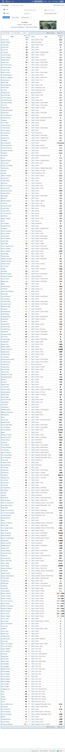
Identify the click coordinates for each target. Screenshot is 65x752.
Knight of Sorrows (5, 72)
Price (33, 36)
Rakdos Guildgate (5, 679)
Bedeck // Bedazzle (6, 593)
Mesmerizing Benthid (6, 145)
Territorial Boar (4, 402)
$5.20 (33, 543)
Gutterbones (4, 228)
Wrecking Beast (5, 414)
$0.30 (33, 85)
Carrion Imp (4, 203)
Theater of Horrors (5, 573)
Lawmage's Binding (6, 515)
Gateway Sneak (5, 137)
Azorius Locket (5, 618)
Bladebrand (4, 198)
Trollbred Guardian (5, 409)
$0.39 (33, 117)
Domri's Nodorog (5, 721)
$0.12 (33, 132)
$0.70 (33, 646)
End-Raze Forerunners (6, 349)
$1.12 (33, 344)
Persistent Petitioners (6, 148)
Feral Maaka (4, 289)
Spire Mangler (4, 253)
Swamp (3, 696)
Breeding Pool (4, 656)
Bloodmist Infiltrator (6, 200)
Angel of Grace (5, 39)
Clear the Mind (4, 122)
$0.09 (33, 82)
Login (61, 1)
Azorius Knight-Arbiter (6, 424)
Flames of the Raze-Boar (7, 291)
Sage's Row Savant (6, 160)
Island (2, 694)
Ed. (25, 35)
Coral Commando (5, 127)
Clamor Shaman (5, 278)
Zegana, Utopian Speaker (7, 575)
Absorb (3, 417)
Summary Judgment (6, 97)
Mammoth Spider (5, 369)
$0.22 (33, 60)
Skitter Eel (3, 170)
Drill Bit (3, 221)
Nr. (29, 35)
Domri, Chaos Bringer (6, 455)
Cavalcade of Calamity (6, 276)
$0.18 (33, 361)
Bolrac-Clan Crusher (6, 437)
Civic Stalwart (4, 52)
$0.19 (33, 268)
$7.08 (33, 689)
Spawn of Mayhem (5, 251)
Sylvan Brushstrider (6, 399)
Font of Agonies (5, 223)
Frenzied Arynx (5, 472)
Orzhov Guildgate (5, 671)
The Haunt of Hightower (7, 724)
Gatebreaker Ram (5, 354)
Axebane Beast (5, 341)
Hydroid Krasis (4, 497)
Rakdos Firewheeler (6, 533)
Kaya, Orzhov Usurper (6, 505)
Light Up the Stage (5, 306)
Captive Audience (5, 440)
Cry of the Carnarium (6, 213)
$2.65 (33, 570)
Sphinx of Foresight (6, 175)
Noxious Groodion (5, 233)
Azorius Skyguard (5, 427)
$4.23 (33, 440)
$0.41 (33, 349)
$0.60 (33, 462)
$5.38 (33, 724)
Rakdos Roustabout (6, 535)
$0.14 (33, 49)
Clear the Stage (5, 208)
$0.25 (33, 236)
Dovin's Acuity (4, 460)
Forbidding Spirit (5, 60)
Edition (7, 13)
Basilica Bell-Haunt (6, 429)
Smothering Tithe (5, 92)
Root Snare (4, 382)
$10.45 (33, 528)
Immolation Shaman (6, 304)
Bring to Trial (4, 49)
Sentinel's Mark (5, 87)
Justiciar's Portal (5, 70)
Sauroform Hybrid (5, 389)
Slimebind (3, 173)
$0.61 (33, 455)
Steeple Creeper (5, 394)
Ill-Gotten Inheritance (6, 231)
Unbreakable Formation (7, 110)
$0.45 (33, 699)
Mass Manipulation (5, 143)
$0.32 (33, 75)
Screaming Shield (5, 638)
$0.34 (33, 105)
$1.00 (33, 148)
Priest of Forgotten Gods (7, 246)
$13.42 (33, 364)
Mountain (3, 699)
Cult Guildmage (5, 450)
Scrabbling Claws (5, 636)
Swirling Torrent (5, 178)
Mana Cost (60, 35)
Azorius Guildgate (5, 648)
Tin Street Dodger (5, 339)
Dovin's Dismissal (5, 709)
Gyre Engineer (4, 490)
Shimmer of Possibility (6, 165)
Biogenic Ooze (4, 344)
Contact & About (34, 750)
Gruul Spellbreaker (5, 487)
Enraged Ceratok (5, 351)
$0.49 (33, 145)
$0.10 (33, 80)
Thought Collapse (5, 180)
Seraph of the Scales (6, 553)
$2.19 (33, 143)
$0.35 (33, 306)
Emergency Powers (6, 462)
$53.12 (33, 92)
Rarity (27, 37)
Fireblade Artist (5, 470)
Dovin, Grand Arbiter (6, 457)
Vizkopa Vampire (5, 591)
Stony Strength (5, 397)
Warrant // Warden (5, 616)
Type (46, 36)
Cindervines (4, 442)
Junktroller (3, 628)
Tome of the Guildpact (6, 646)
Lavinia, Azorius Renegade (7, 512)
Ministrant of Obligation (7, 77)
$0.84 (33, 558)
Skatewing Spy (5, 168)
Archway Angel (5, 44)
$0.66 (33, 223)
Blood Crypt (4, 653)
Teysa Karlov (4, 570)
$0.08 (33, 97)
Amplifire (3, 268)
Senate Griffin (4, 588)
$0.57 (33, 694)
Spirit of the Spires (5, 95)
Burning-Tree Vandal (6, 273)
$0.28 (33, 67)
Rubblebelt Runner (5, 545)
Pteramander (4, 155)
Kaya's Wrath (4, 507)
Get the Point (4, 480)
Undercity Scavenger (6, 258)
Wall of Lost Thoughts (6, 185)
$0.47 (33, 505)
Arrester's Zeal (4, 47)
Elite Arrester (4, 706)
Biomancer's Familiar (6, 435)
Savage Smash (5, 548)
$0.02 (33, 112)
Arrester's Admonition (6, 115)
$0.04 (33, 62)
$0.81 (33, 110)
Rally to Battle (4, 82)
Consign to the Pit (5, 211)
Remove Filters (15, 17)
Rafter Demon (4, 530)
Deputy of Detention (6, 452)
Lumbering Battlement (6, 75)
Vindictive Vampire (5, 263)
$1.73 (33, 435)
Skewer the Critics (5, 326)
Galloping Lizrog (5, 477)
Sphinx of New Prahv (6, 560)
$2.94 (33, 538)
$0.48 (33, 304)
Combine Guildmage (6, 447)
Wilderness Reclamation (7, 412)
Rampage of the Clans (6, 374)
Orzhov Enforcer (5, 236)
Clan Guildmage (5, 445)
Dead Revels (4, 216)
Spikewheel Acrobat (6, 334)
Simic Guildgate (5, 684)
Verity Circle (4, 183)
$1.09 (33, 39)
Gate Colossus (5, 621)
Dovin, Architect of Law (7, 704)
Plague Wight (4, 243)
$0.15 (33, 271)
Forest (2, 701)
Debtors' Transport (5, 218)
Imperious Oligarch (5, 500)
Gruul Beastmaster (5, 361)
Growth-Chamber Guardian (7, 359)
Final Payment (4, 467)
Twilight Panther (5, 107)
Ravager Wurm (5, 540)
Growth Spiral (4, 485)
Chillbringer (4, 120)
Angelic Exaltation (5, 42)
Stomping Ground (5, 689)
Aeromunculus (4, 419)
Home (9, 1)
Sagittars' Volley (5, 384)
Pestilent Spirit (4, 241)
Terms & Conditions (44, 750)
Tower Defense (5, 407)
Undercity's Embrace (6, 261)
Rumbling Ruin (4, 319)
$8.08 (33, 661)
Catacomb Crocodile (6, 205)
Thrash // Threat (5, 613)
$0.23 (33, 70)
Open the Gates (5, 372)
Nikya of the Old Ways (6, 523)
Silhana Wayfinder (5, 392)
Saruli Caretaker (5, 387)
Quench (3, 158)
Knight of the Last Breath (7, 510)
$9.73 (33, 653)
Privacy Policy (52, 750)
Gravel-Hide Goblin (5, 301)
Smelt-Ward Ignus (5, 329)
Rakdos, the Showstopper (7, 538)
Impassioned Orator (6, 67)
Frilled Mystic (4, 475)
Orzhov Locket (4, 631)
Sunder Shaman (5, 565)
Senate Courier (5, 163)
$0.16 (33, 447)
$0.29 (33, 44)
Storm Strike (4, 336)
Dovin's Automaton (5, 711)
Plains (2, 691)
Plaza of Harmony (5, 676)
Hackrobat (3, 492)
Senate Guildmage (5, 550)
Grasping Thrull (5, 482)
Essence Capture (5, 130)
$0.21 (33, 387)
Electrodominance (5, 286)
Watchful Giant (5, 112)
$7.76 (33, 669)
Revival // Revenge (6, 611)
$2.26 (33, 366)
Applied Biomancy (5, 422)
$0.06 (33, 47)
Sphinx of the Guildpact (7, 643)
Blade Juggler (4, 195)
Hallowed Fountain (5, 669)
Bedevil (3, 432)
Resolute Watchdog (6, 85)
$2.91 (33, 412)
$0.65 (33, 701)
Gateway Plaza (5, 658)
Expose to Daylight (6, 57)
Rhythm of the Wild (6, 543)
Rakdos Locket (5, 633)
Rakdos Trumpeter (5, 248)
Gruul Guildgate (5, 663)
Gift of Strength (5, 356)
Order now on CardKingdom (17, 27)
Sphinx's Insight (5, 563)
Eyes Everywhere (5, 132)
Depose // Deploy (5, 603)
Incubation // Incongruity (7, 606)
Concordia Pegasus (6, 55)
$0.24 (33, 77)
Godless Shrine (5, 661)
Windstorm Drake (5, 188)
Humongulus (4, 140)
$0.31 (33, 65)
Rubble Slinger (4, 583)
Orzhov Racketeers (6, 238)
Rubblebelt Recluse (6, 316)
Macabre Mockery (5, 518)
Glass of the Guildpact (6, 623)
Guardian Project (5, 364)
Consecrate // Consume (7, 601)
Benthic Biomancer (6, 117)
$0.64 (33, 251)
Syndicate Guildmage (6, 568)
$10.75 (33, 656)
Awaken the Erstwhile (6, 190)
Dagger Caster (4, 281)
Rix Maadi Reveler (5, 311)
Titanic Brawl (4, 404)
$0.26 (33, 42)
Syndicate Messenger (6, 100)
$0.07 (33, 55)
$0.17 (33, 87)
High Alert (3, 495)
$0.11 (33, 253)
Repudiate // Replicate (6, 608)
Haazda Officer (5, 62)
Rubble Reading (5, 314)
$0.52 (33, 457)
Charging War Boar (5, 719)
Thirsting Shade (5, 256)
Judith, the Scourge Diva (7, 502)
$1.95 (33, 309)
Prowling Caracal (5, 80)
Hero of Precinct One (6, 65)
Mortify (3, 520)
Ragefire (3, 716)
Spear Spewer (4, 331)
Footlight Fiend (5, 580)
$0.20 (33, 339)
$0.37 (33, 175)
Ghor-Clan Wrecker (6, 296)
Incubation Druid (5, 366)
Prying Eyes (4, 153)
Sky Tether (4, 90)
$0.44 (33, 507)
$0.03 (33, 127)
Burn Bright (4, 271)
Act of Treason (5, 266)
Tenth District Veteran (6, 102)
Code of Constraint (5, 125)
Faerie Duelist (4, 135)
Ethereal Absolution (6, 465)
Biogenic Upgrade (5, 346)
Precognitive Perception (7, 150)
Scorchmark (4, 321)
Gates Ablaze (4, 294)
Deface (3, 283)
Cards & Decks (38, 1)
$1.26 (33, 246)
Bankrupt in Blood (5, 193)
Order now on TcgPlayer (31, 27)
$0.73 (33, 183)
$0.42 (33, 324)
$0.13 (33, 72)
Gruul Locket (4, 626)
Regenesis (3, 379)
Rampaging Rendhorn (6, 377)
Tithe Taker (4, 105)
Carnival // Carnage (6, 596)
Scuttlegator (4, 585)
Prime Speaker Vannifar (7, 528)
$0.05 (33, 52)
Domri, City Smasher (6, 714)
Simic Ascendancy (5, 558)
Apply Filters (6, 17)
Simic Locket (4, 641)
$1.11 (33, 704)
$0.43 (33, 331)
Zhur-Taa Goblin (5, 578)
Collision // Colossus (6, 598)
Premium (60, 750)
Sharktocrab (4, 555)
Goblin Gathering (5, 299)
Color (60, 37)
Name (12, 36)
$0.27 (33, 180)
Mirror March (4, 309)
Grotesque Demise (5, 226)
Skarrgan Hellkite (5, 324)
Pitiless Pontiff (4, 525)
